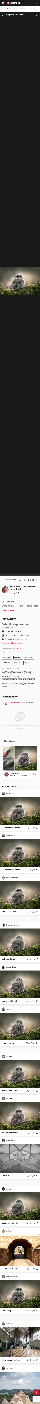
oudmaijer (9, 1231)
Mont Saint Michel (9, 1001)
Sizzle (16, 775)
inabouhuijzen (11, 967)
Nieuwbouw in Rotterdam (11, 870)
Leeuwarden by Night (11, 1223)
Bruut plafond (8, 1043)
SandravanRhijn (10, 1277)
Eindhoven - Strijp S (10, 1090)
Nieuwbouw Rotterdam (11, 828)
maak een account (16, 703)
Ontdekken (6, 9)
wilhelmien (10, 1324)
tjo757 (16, 593)
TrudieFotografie (12, 1140)
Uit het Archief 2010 (10, 1269)
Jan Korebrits (9, 1098)
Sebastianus (10, 793)
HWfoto (7, 1056)
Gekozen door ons (19, 9)
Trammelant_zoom (13, 925)
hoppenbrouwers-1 (13, 878)
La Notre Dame (8, 959)
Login (5, 703)
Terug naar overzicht (14, 15)
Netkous (5, 1176)
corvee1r (9, 1009)
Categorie (12, 648)
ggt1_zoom (10, 1189)
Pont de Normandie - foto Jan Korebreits (11, 1133)
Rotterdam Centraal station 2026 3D (11, 912)
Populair (32, 9)
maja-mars (9, 1368)
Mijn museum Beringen (11, 1360)
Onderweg (6, 1311)
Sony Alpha (15, 773)
